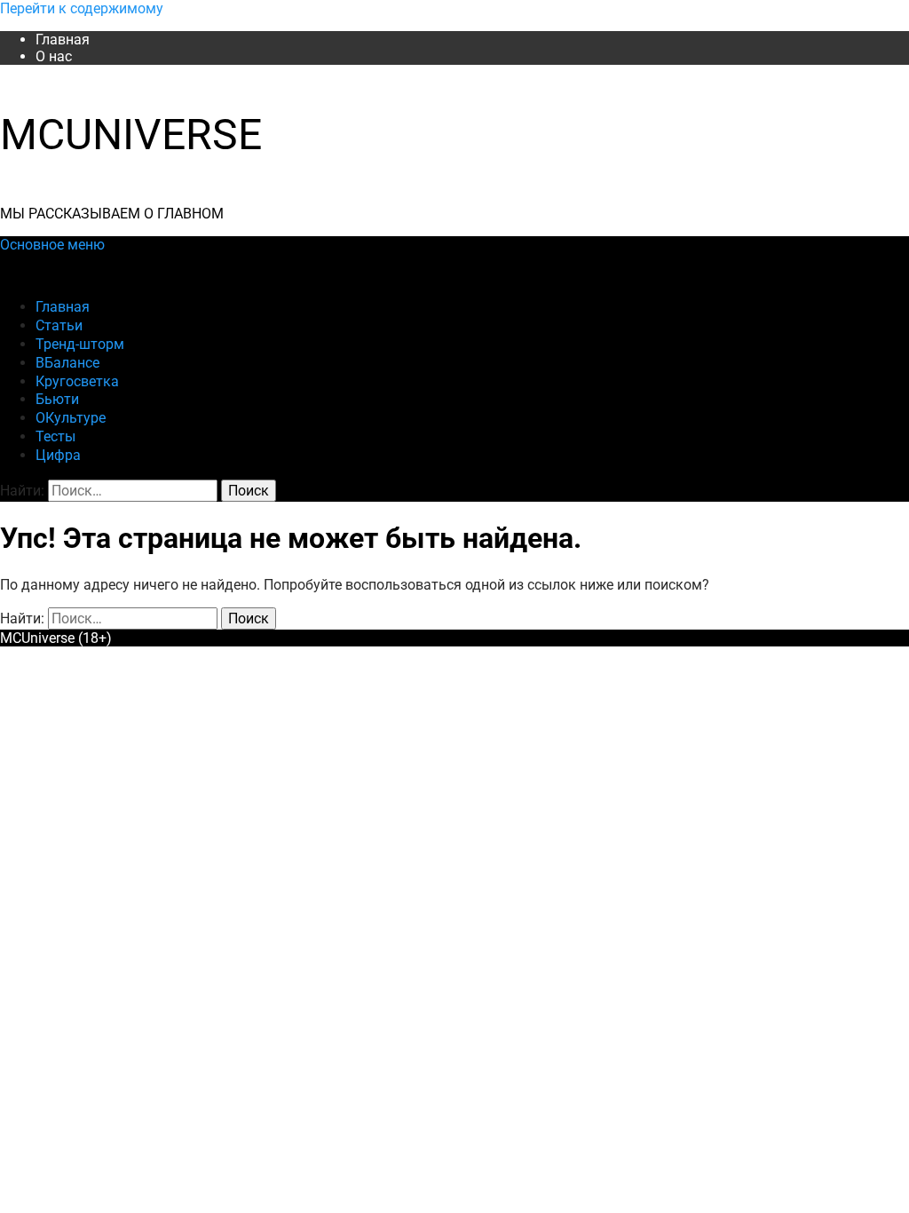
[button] (52, 244)
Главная (63, 39)
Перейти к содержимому (81, 8)
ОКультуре (71, 417)
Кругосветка (77, 381)
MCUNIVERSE (131, 134)
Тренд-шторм (80, 344)
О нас (54, 56)
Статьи (59, 325)
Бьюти (57, 399)
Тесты (55, 436)
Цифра (58, 455)
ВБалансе (67, 362)
